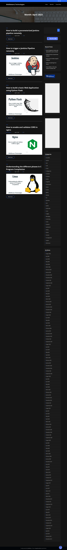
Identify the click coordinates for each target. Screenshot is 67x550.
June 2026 (48, 259)
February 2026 (48, 269)
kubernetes (48, 208)
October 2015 (48, 501)
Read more (10, 38)
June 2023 (48, 349)
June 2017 (48, 488)
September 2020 (49, 437)
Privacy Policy (58, 4)
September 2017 (49, 480)
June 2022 (48, 381)
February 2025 (48, 301)
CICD (7, 45)
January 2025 (48, 304)
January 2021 (48, 427)
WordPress (30, 548)
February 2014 (48, 536)
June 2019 (48, 464)
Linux (7, 124)
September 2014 (49, 525)
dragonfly (48, 181)
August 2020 (48, 440)
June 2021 (48, 413)
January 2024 (48, 331)
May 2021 (48, 416)
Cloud (47, 168)
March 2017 (48, 491)
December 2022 (49, 365)
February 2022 (48, 392)
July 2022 (47, 379)
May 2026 (48, 261)
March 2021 (48, 421)
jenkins (47, 205)
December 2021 (49, 397)
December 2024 (49, 307)
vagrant (47, 240)
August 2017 (48, 483)
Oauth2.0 (47, 224)
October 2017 (48, 477)
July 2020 (47, 443)
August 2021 (48, 408)
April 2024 (48, 323)
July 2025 (47, 288)
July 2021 (47, 411)
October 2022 (48, 371)
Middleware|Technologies (15, 4)
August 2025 (48, 285)
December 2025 (49, 275)
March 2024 (48, 325)
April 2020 (48, 451)
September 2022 (49, 373)
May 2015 (48, 512)
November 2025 (49, 277)
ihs (46, 197)
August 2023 (48, 344)
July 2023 (47, 347)
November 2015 (49, 499)
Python (7, 85)
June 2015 (48, 509)
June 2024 (48, 317)
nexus (47, 221)
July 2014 (47, 531)
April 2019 (48, 469)
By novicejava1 (8, 35)
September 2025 (49, 283)
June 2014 (48, 533)
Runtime (47, 235)
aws (47, 163)
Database (48, 176)
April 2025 (48, 296)
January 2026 (48, 272)
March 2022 (48, 389)
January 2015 (48, 517)
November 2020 (49, 432)
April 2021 (48, 419)
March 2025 (48, 299)
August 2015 (48, 507)
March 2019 (48, 472)
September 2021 (49, 405)
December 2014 (49, 520)
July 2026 (47, 256)
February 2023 (48, 360)
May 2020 (48, 448)
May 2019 (48, 467)
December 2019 (49, 461)
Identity (47, 195)
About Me (52, 4)
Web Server (48, 243)
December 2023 (49, 333)
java (47, 203)
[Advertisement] (52, 98)
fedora (47, 187)
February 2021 (48, 424)
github (47, 192)
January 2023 (48, 363)
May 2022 (48, 384)
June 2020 (48, 445)
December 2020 (49, 429)
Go (58, 30)
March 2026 (48, 267)
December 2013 (49, 539)
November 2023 (49, 336)
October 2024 (48, 312)
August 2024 (48, 315)
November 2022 (49, 368)
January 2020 (48, 459)
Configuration (48, 171)
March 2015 (48, 515)
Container (48, 173)
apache (47, 160)
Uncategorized (49, 237)
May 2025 (48, 293)
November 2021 (49, 400)
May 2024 (48, 320)
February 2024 (48, 328)
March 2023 (48, 357)
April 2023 (48, 355)
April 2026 (48, 264)
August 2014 (48, 528)
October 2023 (48, 339)
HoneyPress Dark (38, 548)
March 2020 (48, 453)
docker (47, 179)
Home (46, 4)
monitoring (48, 219)
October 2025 (48, 280)
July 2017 (47, 485)
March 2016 (48, 496)
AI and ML (48, 157)
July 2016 (47, 493)
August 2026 (48, 253)
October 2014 (48, 523)
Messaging (48, 216)
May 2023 (48, 352)
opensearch (48, 227)
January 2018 (48, 475)
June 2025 (48, 291)
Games (47, 189)
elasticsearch (48, 184)
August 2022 (48, 376)
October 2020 (48, 435)
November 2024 (49, 309)
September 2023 (49, 341)
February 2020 (48, 456)
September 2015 (49, 504)
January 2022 (48, 395)
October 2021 (48, 403)
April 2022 (48, 387)
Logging (47, 213)
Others (47, 229)
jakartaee (48, 200)
